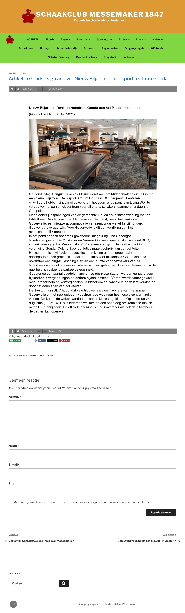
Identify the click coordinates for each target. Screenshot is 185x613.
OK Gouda (157, 48)
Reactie (15, 396)
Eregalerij (110, 57)
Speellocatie (104, 39)
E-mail (14, 464)
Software (128, 57)
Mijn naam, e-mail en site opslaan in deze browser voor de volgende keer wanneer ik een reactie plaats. (81, 502)
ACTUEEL (33, 39)
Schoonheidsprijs (67, 48)
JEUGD (50, 39)
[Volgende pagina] (18, 89)
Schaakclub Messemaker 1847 (100, 14)
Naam (14, 445)
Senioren (46, 355)
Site (11, 483)
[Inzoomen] (45, 89)
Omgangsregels (134, 48)
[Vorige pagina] (12, 89)
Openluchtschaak (86, 57)
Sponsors (89, 48)
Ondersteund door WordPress (118, 604)
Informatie (83, 39)
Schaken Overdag (58, 57)
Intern (139, 39)
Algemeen (21, 355)
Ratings (45, 48)
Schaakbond (26, 48)
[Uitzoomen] (39, 89)
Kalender (158, 39)
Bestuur (65, 39)
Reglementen (110, 48)
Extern (123, 39)
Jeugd (34, 355)
